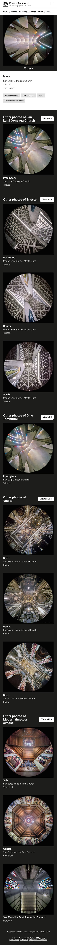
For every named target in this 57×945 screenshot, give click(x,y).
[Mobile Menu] (52, 4)
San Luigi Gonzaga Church (30, 12)
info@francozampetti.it (38, 940)
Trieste (13, 12)
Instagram (24, 940)
